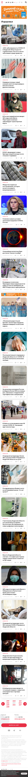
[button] (20, 730)
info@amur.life (5, 719)
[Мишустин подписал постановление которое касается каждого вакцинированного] (24, 192)
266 (14, 705)
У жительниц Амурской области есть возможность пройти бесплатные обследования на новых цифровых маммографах (14, 523)
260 (14, 701)
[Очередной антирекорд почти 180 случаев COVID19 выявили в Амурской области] (24, 629)
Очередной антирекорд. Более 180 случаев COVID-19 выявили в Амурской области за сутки (14, 457)
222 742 (18, 717)
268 (7, 707)
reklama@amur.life (19, 719)
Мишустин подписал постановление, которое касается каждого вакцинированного (11, 187)
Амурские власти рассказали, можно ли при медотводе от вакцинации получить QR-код (13, 657)
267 (20, 705)
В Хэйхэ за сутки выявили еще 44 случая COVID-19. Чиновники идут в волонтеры (14, 425)
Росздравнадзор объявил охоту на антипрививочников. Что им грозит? (13, 490)
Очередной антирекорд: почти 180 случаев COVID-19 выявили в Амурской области (14, 625)
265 (7, 705)
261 (20, 701)
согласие (17, 771)
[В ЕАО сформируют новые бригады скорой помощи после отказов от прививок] (24, 158)
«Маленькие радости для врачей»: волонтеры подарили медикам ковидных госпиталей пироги (13, 323)
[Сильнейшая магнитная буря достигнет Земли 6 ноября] (24, 255)
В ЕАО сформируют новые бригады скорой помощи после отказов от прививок (13, 154)
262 (7, 703)
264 (20, 703)
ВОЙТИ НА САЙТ (14, 725)
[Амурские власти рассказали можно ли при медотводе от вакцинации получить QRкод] (24, 661)
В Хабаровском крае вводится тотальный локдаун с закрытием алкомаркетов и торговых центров (14, 690)
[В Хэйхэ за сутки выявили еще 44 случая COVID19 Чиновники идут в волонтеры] (24, 429)
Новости (5, 45)
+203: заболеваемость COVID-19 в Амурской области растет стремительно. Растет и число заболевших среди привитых (14, 50)
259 (7, 701)
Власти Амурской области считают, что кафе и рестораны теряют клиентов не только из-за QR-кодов (13, 557)
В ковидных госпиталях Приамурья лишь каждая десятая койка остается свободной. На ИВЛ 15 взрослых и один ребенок (14, 284)
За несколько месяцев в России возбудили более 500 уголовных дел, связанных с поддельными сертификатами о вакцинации (14, 391)
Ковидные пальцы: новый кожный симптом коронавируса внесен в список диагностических (13, 84)
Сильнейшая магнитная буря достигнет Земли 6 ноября (12, 252)
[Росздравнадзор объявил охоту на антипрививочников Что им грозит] (24, 494)
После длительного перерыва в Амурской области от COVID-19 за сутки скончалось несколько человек (13, 357)
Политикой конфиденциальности (13, 775)
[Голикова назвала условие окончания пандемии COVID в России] (24, 224)
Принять (24, 773)
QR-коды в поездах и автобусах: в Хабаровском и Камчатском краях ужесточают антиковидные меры (14, 591)
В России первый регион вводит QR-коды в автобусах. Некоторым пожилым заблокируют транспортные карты (13, 119)
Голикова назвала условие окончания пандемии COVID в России (13, 220)
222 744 (5, 717)
